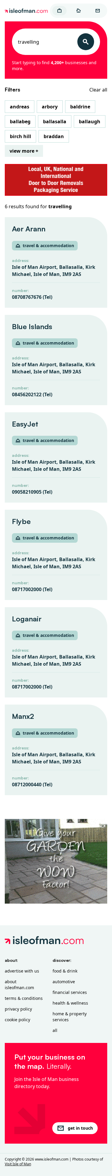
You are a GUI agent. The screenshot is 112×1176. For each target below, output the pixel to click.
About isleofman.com (19, 984)
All (55, 1030)
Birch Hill (20, 136)
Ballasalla (54, 121)
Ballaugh (89, 121)
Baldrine (80, 106)
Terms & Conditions (24, 998)
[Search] (85, 41)
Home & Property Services (70, 1016)
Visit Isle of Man (18, 1163)
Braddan (54, 136)
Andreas (19, 106)
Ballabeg (20, 121)
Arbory (50, 106)
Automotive (64, 981)
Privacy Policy (18, 1009)
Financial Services (70, 992)
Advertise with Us (22, 971)
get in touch (80, 1128)
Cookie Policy (17, 1019)
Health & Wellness (70, 1003)
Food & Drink (65, 971)
